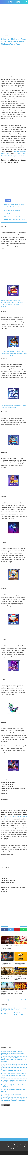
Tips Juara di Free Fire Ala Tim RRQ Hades (7, 977)
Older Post (23, 1000)
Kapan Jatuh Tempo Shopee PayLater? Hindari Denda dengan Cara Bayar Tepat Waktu (13, 1075)
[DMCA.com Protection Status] (5, 1105)
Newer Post (5, 1000)
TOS (17, 1148)
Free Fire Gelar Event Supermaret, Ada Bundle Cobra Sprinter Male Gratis (7, 948)
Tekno (18, 1012)
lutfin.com (14, 2)
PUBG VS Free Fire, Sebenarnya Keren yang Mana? (7, 993)
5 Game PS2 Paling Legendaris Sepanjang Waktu (12, 212)
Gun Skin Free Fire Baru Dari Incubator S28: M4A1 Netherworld (7, 963)
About (23, 1144)
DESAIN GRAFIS (7, 1008)
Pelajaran (5, 1013)
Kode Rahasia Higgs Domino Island (19, 992)
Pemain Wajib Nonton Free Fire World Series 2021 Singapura (20, 978)
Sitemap (12, 1148)
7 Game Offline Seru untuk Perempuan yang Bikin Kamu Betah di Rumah (14, 205)
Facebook (11, 1144)
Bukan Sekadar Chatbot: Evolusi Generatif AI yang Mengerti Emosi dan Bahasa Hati (12, 1053)
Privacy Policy (13, 1146)
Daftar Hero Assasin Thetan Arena (11, 405)
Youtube (5, 1144)
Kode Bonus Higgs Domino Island (19, 946)
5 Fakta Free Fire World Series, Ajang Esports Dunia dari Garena (20, 963)
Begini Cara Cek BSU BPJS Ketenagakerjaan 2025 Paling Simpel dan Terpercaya (13, 1059)
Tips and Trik (19, 1015)
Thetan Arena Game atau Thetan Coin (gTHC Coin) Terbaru (12, 304)
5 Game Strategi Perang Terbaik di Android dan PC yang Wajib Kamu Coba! (14, 218)
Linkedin (18, 1144)
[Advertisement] (14, 19)
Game (4, 1010)
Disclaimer (21, 1146)
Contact (6, 1146)
